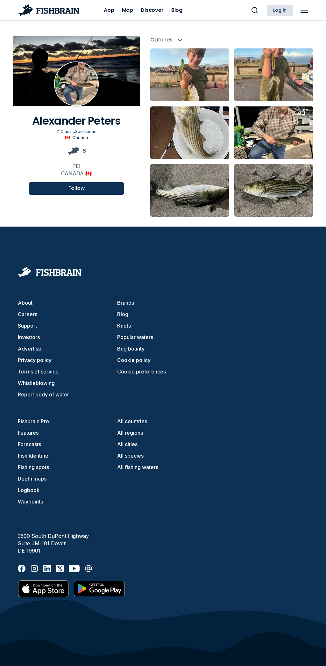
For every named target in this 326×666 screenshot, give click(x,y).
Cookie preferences (141, 371)
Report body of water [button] (43, 394)
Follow (76, 188)
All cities (127, 444)
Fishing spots (33, 467)
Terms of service (38, 371)
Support (27, 325)
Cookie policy (134, 360)
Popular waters (135, 337)
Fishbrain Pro (33, 421)
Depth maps (32, 478)
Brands (125, 303)
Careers (27, 314)
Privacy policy (35, 360)
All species (130, 455)
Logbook (28, 490)
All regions (130, 433)
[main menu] (304, 10)
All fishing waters (137, 467)
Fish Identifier (34, 455)
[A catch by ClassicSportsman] (189, 74)
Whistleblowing (36, 383)
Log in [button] (280, 10)
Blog (122, 314)
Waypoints (30, 501)
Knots (124, 325)
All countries (132, 421)
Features (28, 433)
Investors (29, 337)
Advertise (29, 348)
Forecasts (29, 444)
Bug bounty (131, 348)
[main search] (254, 10)
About (25, 303)
